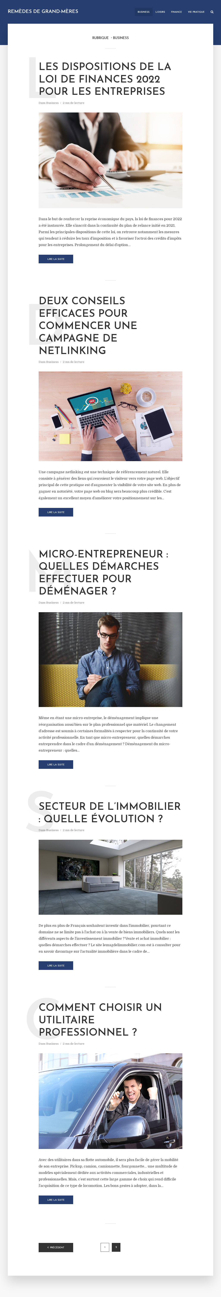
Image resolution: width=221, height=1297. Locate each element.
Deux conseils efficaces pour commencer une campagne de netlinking (88, 326)
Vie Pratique (196, 12)
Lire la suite (56, 259)
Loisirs (160, 12)
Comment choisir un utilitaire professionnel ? (100, 1020)
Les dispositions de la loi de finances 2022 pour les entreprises (105, 79)
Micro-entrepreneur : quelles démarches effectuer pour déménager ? (103, 573)
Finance (176, 12)
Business (144, 12)
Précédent (57, 1248)
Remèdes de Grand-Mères (43, 11)
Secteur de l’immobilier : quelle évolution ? (110, 813)
